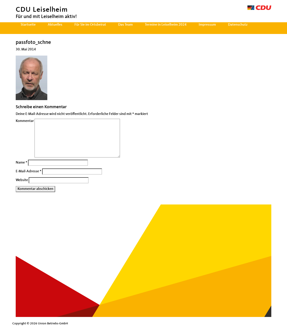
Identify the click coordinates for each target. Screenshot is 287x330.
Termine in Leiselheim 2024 (166, 25)
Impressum (207, 25)
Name (21, 162)
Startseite (28, 25)
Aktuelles (55, 25)
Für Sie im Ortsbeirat (90, 25)
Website (22, 180)
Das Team (125, 25)
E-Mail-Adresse (28, 171)
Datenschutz (238, 25)
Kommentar (25, 121)
